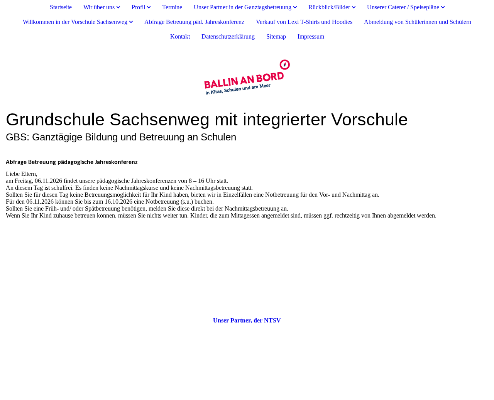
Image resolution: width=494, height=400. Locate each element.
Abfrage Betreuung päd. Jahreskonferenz (194, 22)
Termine (172, 7)
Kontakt (180, 36)
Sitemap (276, 36)
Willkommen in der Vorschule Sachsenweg (75, 22)
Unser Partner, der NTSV (247, 320)
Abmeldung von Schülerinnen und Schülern (417, 22)
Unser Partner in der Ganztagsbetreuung (242, 7)
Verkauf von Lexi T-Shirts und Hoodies (304, 22)
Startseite (61, 7)
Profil (138, 7)
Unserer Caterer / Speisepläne (403, 7)
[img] (247, 77)
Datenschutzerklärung (228, 36)
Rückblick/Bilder (329, 7)
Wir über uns (99, 7)
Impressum (311, 36)
